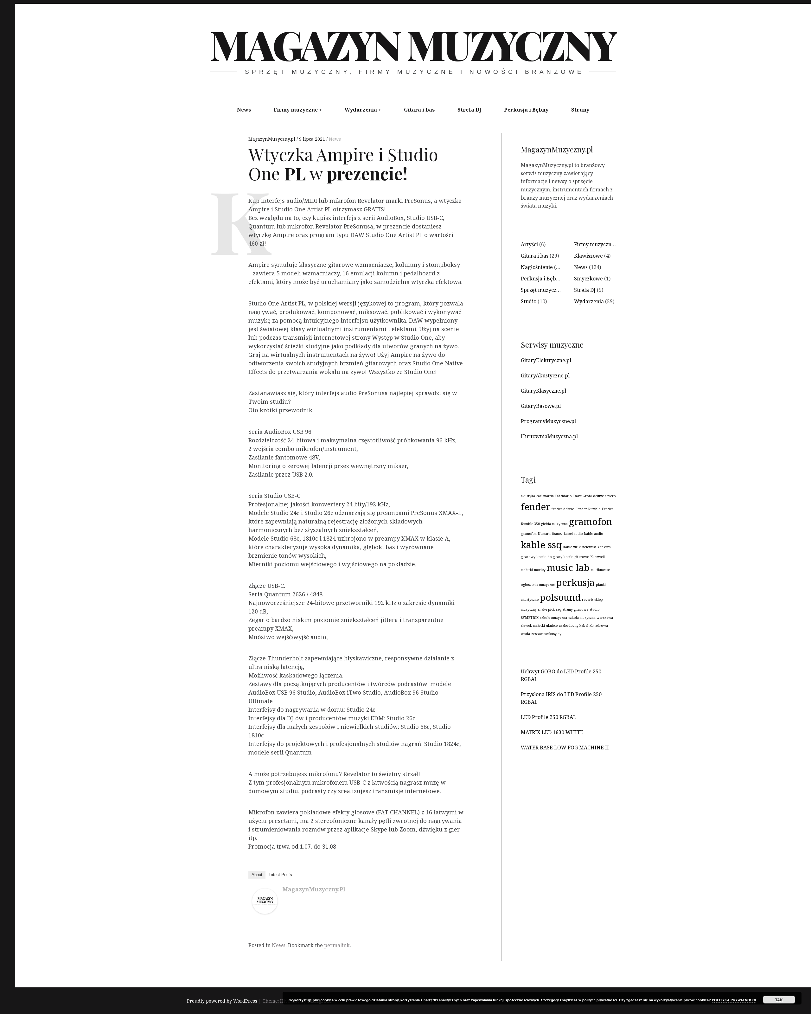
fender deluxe (563, 509)
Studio (528, 301)
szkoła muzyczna (553, 617)
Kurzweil (597, 557)
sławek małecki (533, 625)
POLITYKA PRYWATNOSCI (734, 1000)
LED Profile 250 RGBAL (548, 717)
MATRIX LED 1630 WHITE (552, 732)
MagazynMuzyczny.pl (272, 139)
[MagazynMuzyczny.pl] (265, 911)
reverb (587, 599)
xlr (592, 625)
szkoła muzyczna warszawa (590, 617)
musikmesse (600, 570)
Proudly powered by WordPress (222, 1001)
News (244, 109)
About (257, 874)
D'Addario (563, 496)
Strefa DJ (469, 109)
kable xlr (570, 547)
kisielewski (587, 547)
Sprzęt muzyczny (541, 289)
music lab (568, 567)
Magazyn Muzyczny (412, 44)
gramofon (590, 521)
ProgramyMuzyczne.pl (548, 421)
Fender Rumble (587, 509)
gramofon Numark (536, 533)
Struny (580, 109)
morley (540, 570)
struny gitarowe (575, 609)
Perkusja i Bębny (526, 109)
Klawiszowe (588, 255)
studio (595, 609)
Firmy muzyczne (296, 109)
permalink (337, 945)
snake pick (546, 609)
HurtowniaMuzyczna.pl (549, 436)
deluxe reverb (604, 496)
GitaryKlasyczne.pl (543, 390)
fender (535, 506)
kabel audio (573, 533)
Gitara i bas (419, 109)
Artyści (529, 244)
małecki (527, 570)
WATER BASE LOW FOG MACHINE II (565, 747)
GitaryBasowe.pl (541, 405)
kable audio (593, 533)
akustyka (528, 496)
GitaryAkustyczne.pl (545, 375)
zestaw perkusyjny (546, 634)
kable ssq (541, 544)
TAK (779, 1000)
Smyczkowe (588, 278)
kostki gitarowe (576, 557)
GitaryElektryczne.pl (546, 360)
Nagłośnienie (537, 267)
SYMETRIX (530, 617)
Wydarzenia (361, 109)
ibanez (557, 533)
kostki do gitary (549, 557)
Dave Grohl (582, 496)
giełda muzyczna (554, 524)
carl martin (545, 496)
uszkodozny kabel (573, 625)
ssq (558, 609)
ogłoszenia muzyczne (538, 584)
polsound (560, 597)
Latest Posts (280, 874)
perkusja (575, 582)
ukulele (552, 625)
